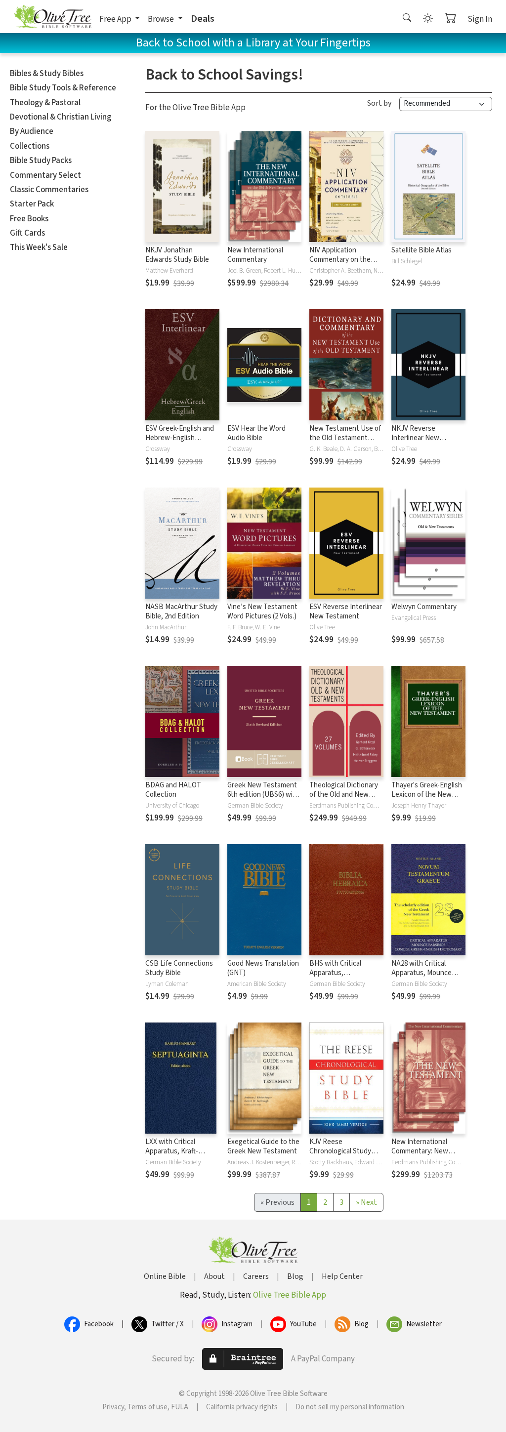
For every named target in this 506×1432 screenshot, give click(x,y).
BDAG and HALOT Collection (173, 790)
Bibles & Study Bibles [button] (47, 74)
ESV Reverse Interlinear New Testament (345, 611)
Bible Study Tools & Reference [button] (63, 88)
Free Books (29, 219)
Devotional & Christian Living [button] (60, 117)
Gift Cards (27, 233)
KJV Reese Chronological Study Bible (340, 1151)
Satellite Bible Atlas (421, 250)
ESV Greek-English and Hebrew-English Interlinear (179, 437)
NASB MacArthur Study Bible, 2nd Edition (181, 611)
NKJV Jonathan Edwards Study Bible (177, 255)
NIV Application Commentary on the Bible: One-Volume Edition (340, 264)
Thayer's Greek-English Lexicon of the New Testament (426, 794)
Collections (29, 146)
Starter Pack (32, 204)
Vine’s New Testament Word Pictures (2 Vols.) (262, 611)
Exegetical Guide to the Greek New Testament (263, 1146)
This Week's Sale (39, 247)
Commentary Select (45, 175)
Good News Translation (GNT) (263, 968)
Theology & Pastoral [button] (45, 103)
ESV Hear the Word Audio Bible (256, 433)
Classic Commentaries (49, 190)
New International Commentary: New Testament (419, 1151)
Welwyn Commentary (424, 607)
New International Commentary (255, 255)
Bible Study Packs (41, 160)
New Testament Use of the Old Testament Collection (345, 437)
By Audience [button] (31, 131)
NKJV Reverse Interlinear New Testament (415, 437)
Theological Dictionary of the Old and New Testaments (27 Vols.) (343, 794)
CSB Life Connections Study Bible (179, 968)
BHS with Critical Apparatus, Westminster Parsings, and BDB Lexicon (344, 977)
